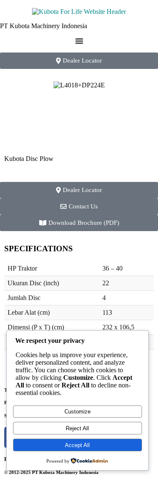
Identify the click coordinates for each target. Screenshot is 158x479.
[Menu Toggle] (79, 41)
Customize (77, 411)
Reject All (77, 428)
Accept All (77, 445)
